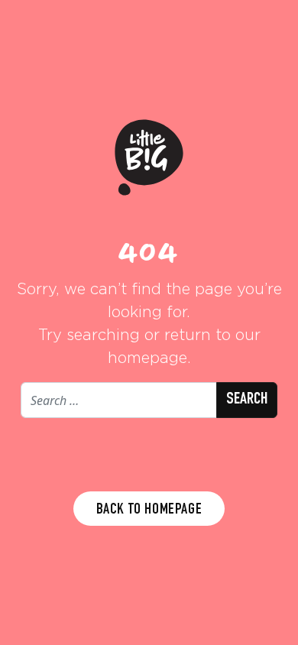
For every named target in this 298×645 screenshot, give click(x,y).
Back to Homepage (149, 510)
